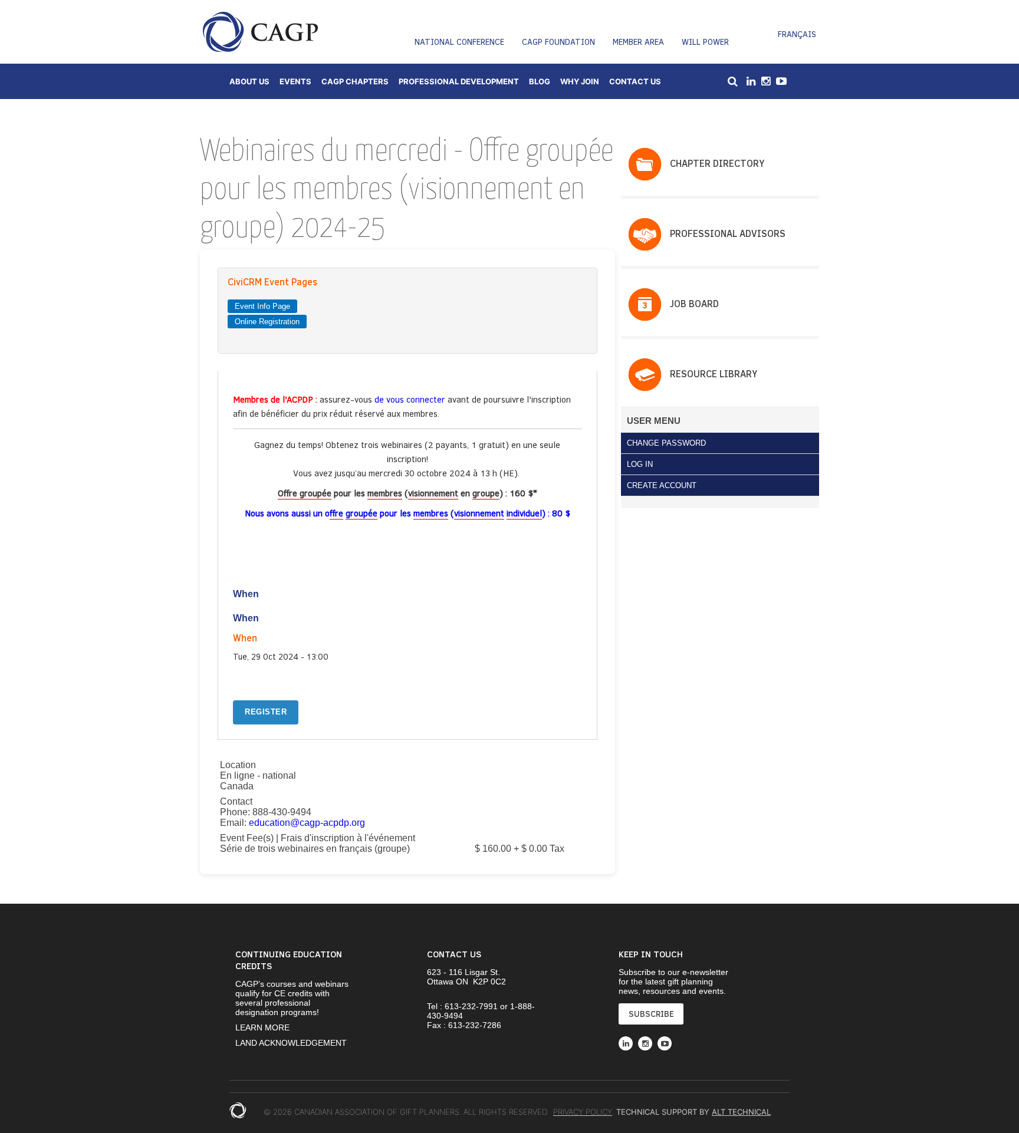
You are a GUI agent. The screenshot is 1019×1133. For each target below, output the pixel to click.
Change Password (666, 443)
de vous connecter (411, 399)
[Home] (260, 32)
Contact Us (635, 81)
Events (295, 81)
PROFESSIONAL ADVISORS (727, 233)
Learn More (262, 1027)
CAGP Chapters (355, 81)
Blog (539, 81)
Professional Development (459, 81)
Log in (640, 464)
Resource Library (713, 373)
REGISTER (266, 711)
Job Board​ (694, 303)
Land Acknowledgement (291, 1043)
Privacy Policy (582, 1111)
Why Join (579, 81)
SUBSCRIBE (651, 1013)
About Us (249, 81)
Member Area (638, 41)
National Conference (459, 41)
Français (797, 33)
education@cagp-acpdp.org (307, 823)
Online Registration (267, 321)
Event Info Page (262, 306)
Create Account (661, 485)
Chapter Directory (717, 163)
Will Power (705, 41)
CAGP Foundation (558, 41)
